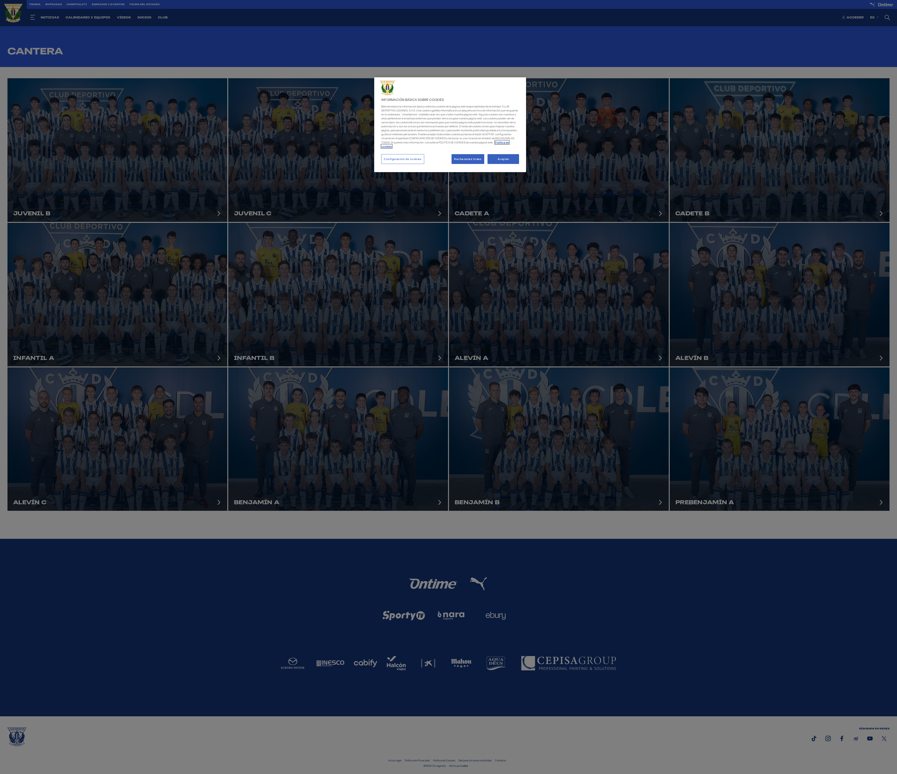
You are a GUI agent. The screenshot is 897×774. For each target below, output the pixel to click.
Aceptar (503, 159)
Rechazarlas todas (468, 159)
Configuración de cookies (403, 159)
